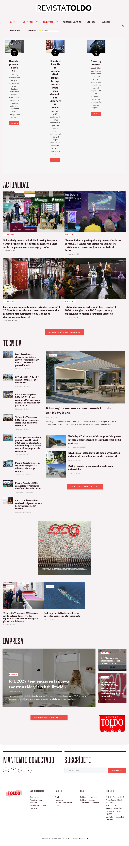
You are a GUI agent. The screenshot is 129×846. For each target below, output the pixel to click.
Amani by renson (96, 62)
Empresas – (49, 22)
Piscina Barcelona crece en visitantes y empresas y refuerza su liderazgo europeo (27, 467)
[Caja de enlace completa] (14, 84)
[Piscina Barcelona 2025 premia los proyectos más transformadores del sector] (8, 483)
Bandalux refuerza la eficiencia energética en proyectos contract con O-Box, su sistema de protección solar (27, 360)
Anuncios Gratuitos (72, 22)
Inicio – (13, 22)
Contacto (31, 30)
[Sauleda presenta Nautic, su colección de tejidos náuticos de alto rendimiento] (64, 595)
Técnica (52, 355)
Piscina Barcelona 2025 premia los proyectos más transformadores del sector (28, 485)
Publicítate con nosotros (36, 801)
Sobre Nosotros (36, 797)
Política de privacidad (88, 797)
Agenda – (92, 22)
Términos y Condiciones (89, 803)
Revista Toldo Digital (63, 803)
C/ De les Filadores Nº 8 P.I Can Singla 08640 (115, 798)
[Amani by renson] (96, 46)
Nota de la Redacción (38, 805)
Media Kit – (15, 30)
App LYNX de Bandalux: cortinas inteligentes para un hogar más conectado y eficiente (28, 504)
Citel (57, 797)
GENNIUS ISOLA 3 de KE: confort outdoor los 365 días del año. (27, 380)
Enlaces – (107, 22)
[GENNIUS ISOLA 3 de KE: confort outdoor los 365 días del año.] (8, 377)
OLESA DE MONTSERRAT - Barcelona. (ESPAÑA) (114, 805)
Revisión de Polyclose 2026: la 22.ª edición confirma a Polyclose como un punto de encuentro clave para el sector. (28, 400)
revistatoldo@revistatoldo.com (115, 818)
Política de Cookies (87, 800)
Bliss (57, 805)
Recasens (59, 800)
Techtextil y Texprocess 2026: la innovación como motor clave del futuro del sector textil (27, 421)
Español (44, 30)
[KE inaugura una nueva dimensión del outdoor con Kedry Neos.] (85, 377)
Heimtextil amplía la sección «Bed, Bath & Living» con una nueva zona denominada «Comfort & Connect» (55, 84)
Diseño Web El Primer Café (77, 838)
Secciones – (29, 22)
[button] (36, 21)
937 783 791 (114, 811)
